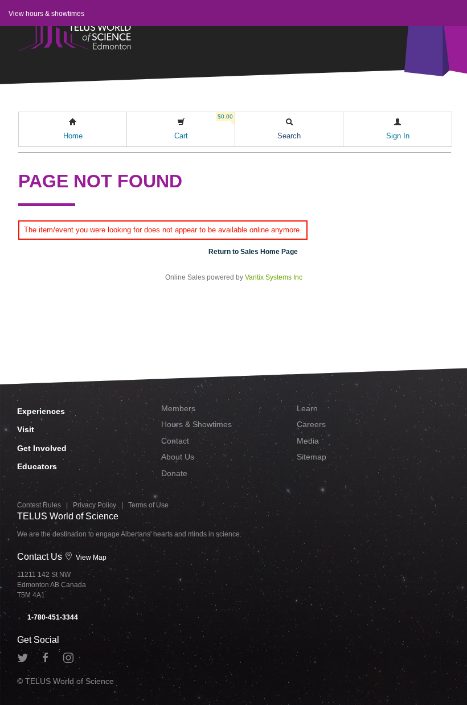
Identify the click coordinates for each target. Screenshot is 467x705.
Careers (311, 424)
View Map (90, 557)
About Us (177, 456)
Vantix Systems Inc (273, 277)
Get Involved (42, 448)
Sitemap (311, 456)
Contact (175, 440)
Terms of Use (148, 505)
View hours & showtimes (46, 14)
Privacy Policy (94, 505)
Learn (307, 408)
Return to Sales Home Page (253, 252)
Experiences (41, 411)
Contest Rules (39, 505)
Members (178, 408)
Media (308, 440)
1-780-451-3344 (52, 617)
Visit (25, 429)
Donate (174, 473)
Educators (37, 466)
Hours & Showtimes (196, 424)
